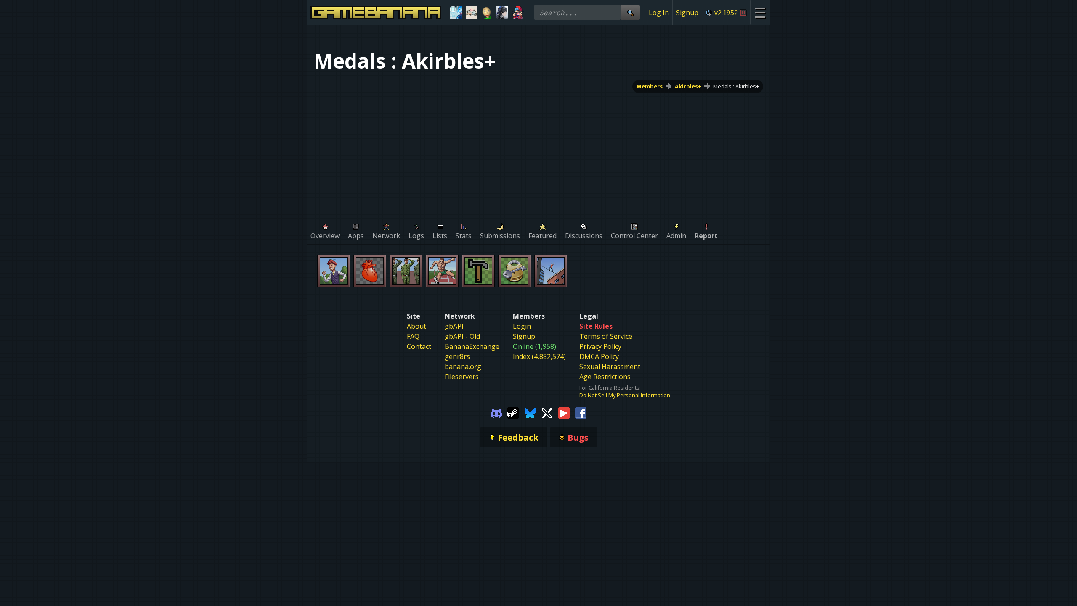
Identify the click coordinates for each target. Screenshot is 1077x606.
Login (522, 326)
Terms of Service (605, 336)
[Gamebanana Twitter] (547, 412)
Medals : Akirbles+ (736, 86)
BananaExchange (472, 346)
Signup (687, 12)
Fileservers (462, 376)
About (416, 326)
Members (650, 86)
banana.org (463, 366)
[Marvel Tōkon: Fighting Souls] (472, 12)
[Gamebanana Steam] (513, 412)
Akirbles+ (688, 86)
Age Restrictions (605, 376)
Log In (659, 12)
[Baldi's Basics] (487, 12)
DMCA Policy (599, 356)
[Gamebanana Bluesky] (530, 412)
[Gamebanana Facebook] (580, 412)
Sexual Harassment (609, 366)
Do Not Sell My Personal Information (624, 395)
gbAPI (454, 326)
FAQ (413, 336)
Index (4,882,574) (539, 356)
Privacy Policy (600, 346)
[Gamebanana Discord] (496, 412)
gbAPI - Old (462, 336)
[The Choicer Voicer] (456, 12)
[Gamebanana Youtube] (563, 412)
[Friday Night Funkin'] (517, 12)
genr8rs (457, 356)
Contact (419, 346)
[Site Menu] (760, 12)
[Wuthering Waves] (502, 12)
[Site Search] (630, 12)
